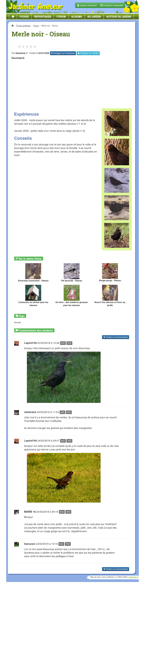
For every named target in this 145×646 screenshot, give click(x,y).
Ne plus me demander (111, 98)
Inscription (46, 57)
